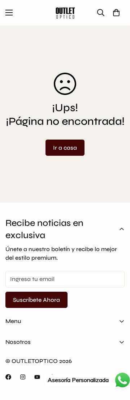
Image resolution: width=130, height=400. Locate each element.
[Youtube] (37, 377)
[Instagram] (23, 377)
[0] (116, 12)
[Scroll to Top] (117, 362)
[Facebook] (8, 377)
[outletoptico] (65, 13)
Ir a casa (65, 147)
